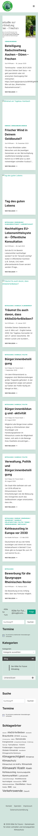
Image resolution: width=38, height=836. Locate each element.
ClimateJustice (6, 739)
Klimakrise (30, 757)
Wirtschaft (22, 524)
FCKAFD (22, 745)
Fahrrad (4, 745)
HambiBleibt (22, 750)
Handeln (18, 305)
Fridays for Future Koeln (15, 368)
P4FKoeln (11, 63)
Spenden (17, 806)
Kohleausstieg (9, 772)
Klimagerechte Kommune (11, 753)
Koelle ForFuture (13, 537)
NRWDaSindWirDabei (8, 784)
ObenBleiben (20, 784)
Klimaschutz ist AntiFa (11, 764)
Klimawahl (9, 768)
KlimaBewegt (27, 305)
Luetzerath (23, 776)
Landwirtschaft (27, 224)
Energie (7, 125)
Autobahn (29, 732)
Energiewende (7, 742)
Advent (4, 732)
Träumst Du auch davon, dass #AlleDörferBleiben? (19, 314)
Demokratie (21, 739)
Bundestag (24, 736)
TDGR (14, 787)
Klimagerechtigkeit (12, 224)
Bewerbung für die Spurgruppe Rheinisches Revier (18, 578)
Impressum (27, 806)
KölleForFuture (11, 522)
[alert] (19, 635)
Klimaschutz (9, 760)
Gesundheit (9, 520)
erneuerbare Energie (20, 742)
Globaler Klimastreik (10, 750)
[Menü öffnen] (34, 6)
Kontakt (9, 806)
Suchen (30, 622)
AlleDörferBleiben (16, 732)
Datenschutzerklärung (19, 810)
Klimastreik (27, 764)
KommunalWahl (10, 775)
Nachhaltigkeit (7, 781)
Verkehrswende (11, 41)
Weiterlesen (11, 92)
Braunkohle (7, 736)
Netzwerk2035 (17, 781)
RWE (10, 787)
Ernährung (19, 222)
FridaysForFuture (19, 747)
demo (13, 739)
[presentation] (19, 27)
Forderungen (7, 747)
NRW (24, 781)
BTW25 (17, 736)
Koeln (21, 768)
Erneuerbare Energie (19, 125)
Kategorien (6, 649)
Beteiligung (9, 222)
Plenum (29, 784)
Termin (26, 522)
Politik (24, 354)
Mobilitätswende (20, 779)
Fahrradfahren (13, 745)
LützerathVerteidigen (8, 779)
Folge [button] (31, 612)
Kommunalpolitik (23, 772)
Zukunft (26, 791)
